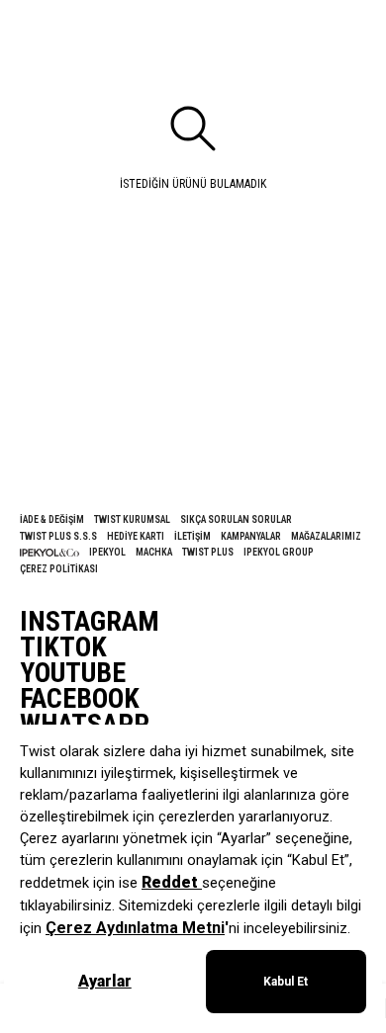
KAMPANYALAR (251, 536)
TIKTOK (63, 647)
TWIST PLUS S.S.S (58, 536)
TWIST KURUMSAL (132, 519)
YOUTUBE (73, 673)
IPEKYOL (107, 552)
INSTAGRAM (89, 622)
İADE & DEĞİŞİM (52, 519)
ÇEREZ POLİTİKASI (59, 568)
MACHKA (154, 552)
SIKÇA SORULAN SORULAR (236, 519)
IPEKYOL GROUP (278, 552)
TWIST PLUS (208, 552)
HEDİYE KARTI (135, 536)
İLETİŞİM (192, 536)
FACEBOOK (80, 699)
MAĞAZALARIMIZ (326, 536)
